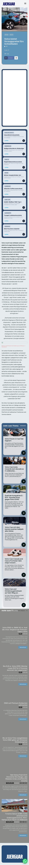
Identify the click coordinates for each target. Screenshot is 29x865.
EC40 (6, 34)
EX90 (20, 672)
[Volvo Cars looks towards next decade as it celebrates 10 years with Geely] (14, 460)
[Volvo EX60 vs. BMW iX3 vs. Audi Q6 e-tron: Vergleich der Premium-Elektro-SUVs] (14, 619)
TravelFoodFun (10, 782)
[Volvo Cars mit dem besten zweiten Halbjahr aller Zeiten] (14, 521)
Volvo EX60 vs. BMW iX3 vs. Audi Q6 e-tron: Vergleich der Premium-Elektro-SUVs (14, 630)
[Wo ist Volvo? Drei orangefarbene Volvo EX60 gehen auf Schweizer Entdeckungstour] (14, 729)
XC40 (11, 34)
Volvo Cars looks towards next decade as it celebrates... (14, 469)
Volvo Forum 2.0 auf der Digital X (14, 440)
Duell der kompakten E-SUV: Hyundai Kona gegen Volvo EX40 (14, 497)
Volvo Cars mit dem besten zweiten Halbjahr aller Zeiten (14, 529)
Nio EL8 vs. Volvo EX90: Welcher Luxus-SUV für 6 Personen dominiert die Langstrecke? (15, 668)
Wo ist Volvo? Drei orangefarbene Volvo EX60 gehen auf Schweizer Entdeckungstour (14, 740)
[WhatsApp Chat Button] (25, 861)
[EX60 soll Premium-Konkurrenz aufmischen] (14, 694)
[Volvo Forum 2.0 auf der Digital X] (14, 432)
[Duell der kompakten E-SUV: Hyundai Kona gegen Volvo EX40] (14, 489)
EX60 (20, 633)
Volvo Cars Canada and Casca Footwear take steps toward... (14, 561)
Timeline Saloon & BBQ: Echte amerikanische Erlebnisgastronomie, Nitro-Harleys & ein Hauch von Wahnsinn (14, 817)
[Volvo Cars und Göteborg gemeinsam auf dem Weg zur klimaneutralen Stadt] (14, 582)
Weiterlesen (23, 647)
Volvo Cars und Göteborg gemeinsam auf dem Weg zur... (13, 591)
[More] (16, 57)
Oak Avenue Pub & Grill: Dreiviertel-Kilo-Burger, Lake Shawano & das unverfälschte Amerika (16, 778)
